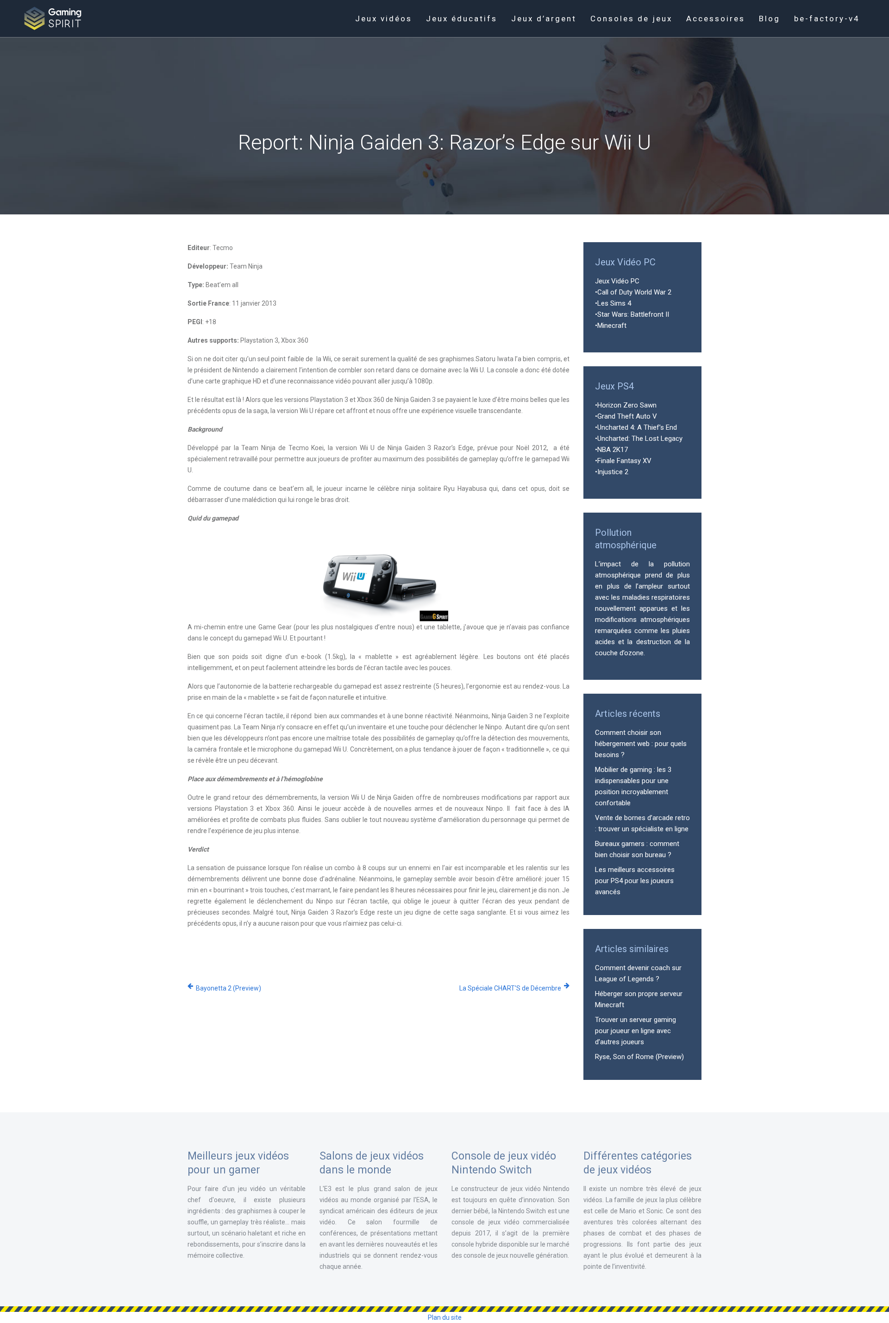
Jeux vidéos (383, 18)
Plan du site (445, 1317)
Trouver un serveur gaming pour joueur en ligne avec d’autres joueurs (635, 1031)
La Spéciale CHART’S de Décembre (510, 988)
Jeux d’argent (543, 18)
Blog (769, 18)
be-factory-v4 (827, 18)
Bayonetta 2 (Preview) (228, 988)
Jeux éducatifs (461, 18)
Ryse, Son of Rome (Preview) (639, 1057)
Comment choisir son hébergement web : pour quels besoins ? (641, 743)
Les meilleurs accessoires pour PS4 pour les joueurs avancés (635, 880)
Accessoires (715, 18)
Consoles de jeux (631, 18)
